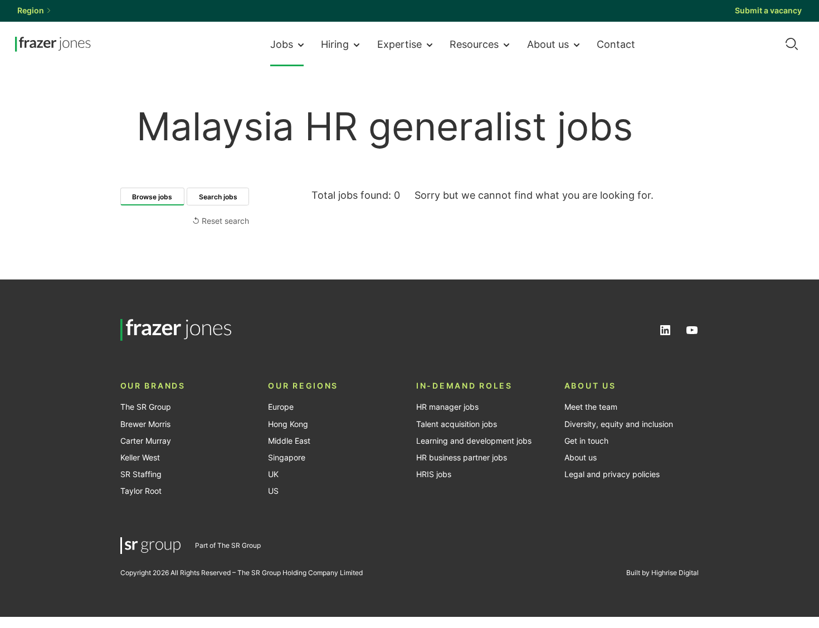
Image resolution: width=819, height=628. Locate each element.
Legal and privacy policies (612, 474)
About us (548, 44)
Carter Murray (145, 440)
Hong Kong (288, 424)
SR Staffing (141, 474)
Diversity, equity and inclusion (618, 424)
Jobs (281, 44)
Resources (474, 44)
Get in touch (586, 440)
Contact (616, 44)
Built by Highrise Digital (662, 572)
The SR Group (145, 407)
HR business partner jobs (461, 457)
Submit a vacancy (768, 10)
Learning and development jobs (474, 440)
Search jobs (218, 197)
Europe (281, 407)
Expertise (399, 44)
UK (273, 474)
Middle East (289, 440)
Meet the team (590, 407)
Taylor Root (141, 491)
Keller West (140, 457)
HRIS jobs (433, 474)
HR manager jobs (447, 407)
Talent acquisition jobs (456, 424)
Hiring (335, 44)
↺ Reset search (220, 221)
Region (30, 10)
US (273, 491)
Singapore (286, 457)
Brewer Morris (145, 424)
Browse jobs (152, 197)
